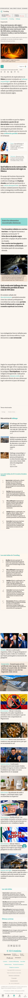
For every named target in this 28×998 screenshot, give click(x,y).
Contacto (5, 961)
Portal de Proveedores (18, 964)
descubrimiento (6, 297)
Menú (3, 996)
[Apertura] (7, 955)
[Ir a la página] (2, 11)
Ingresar (25, 996)
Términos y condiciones (14, 975)
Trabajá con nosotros (14, 967)
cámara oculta (15, 376)
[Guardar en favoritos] (2, 66)
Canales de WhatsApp (14, 961)
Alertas (19, 996)
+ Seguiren (23, 67)
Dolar (8, 996)
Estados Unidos (11, 411)
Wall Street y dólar (15, 8)
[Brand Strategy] (22, 955)
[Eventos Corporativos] (15, 955)
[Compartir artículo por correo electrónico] (15, 72)
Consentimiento (14, 980)
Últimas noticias (4, 8)
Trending (11, 19)
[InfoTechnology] (18, 958)
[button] (24, 846)
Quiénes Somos (8, 964)
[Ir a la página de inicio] (14, 951)
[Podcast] (10, 958)
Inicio (14, 996)
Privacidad (14, 978)
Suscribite (22, 961)
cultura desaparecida (11, 185)
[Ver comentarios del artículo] (18, 72)
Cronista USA (4, 19)
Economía (24, 8)
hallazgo (18, 19)
